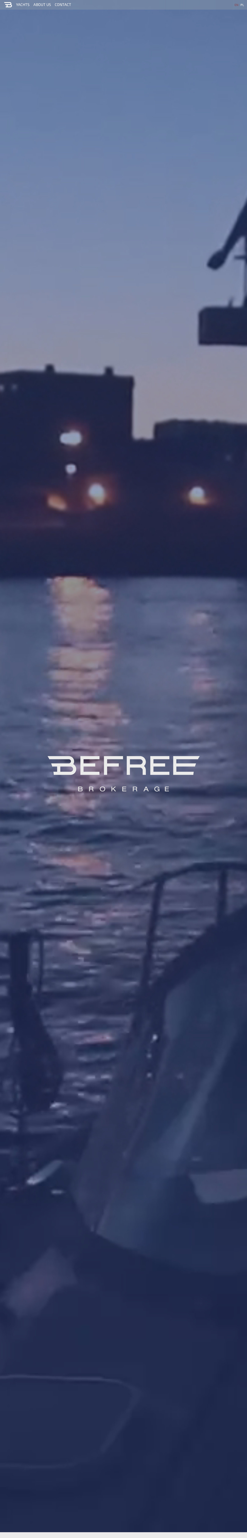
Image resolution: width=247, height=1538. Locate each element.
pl (242, 5)
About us (42, 4)
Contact (63, 4)
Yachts (23, 4)
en (236, 5)
